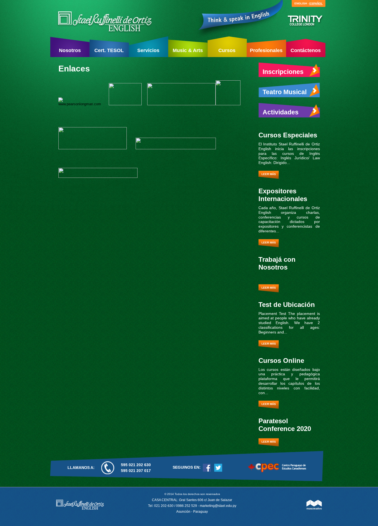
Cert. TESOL (109, 50)
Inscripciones (283, 71)
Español (316, 3)
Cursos (226, 50)
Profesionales (266, 50)
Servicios (148, 50)
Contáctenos (306, 50)
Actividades (281, 112)
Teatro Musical (285, 92)
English (300, 3)
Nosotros (70, 50)
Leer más (269, 174)
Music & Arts (188, 50)
